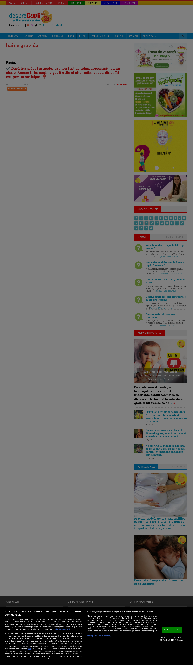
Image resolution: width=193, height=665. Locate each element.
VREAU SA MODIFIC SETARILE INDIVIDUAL (171, 638)
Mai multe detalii (61, 629)
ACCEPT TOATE (172, 629)
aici (29, 648)
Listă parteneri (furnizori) (99, 636)
